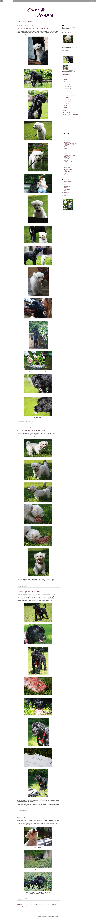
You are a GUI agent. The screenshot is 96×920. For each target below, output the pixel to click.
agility (63, 112)
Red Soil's (66, 160)
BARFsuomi (66, 190)
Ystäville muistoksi (67, 157)
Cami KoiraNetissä (67, 32)
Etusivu (37, 904)
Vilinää (65, 173)
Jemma (30, 21)
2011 (65, 105)
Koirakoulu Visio (67, 186)
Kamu (70, 114)
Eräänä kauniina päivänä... (69, 161)
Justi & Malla (67, 142)
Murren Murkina (67, 189)
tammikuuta (67, 103)
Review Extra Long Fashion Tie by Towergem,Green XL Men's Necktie (70, 144)
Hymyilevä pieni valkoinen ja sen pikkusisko (33, 28)
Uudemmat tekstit (21, 904)
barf (22, 586)
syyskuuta (67, 86)
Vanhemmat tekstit (55, 904)
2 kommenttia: (31, 421)
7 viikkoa (65, 170)
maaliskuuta (67, 101)
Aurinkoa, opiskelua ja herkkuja (28, 592)
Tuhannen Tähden (68, 169)
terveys (72, 115)
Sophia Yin (66, 195)
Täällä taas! (21, 817)
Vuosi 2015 (66, 150)
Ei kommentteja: (31, 585)
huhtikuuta (67, 99)
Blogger (56, 916)
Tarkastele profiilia (66, 74)
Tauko (65, 139)
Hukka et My (66, 137)
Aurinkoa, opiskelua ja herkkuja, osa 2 (31, 430)
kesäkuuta (67, 88)
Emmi (54, 800)
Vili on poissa (66, 174)
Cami (24, 21)
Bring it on (66, 135)
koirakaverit (75, 114)
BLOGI (19, 21)
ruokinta (69, 115)
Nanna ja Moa (67, 153)
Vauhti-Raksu (66, 192)
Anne (72, 65)
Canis (65, 184)
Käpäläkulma (66, 187)
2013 (65, 79)
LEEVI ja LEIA (67, 148)
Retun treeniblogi (67, 165)
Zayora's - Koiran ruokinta (69, 194)
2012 (65, 81)
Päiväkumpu (64, 115)
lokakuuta (67, 84)
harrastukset (75, 112)
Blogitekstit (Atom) (23, 906)
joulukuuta (67, 83)
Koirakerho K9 (66, 183)
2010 (65, 107)
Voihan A (65, 166)
